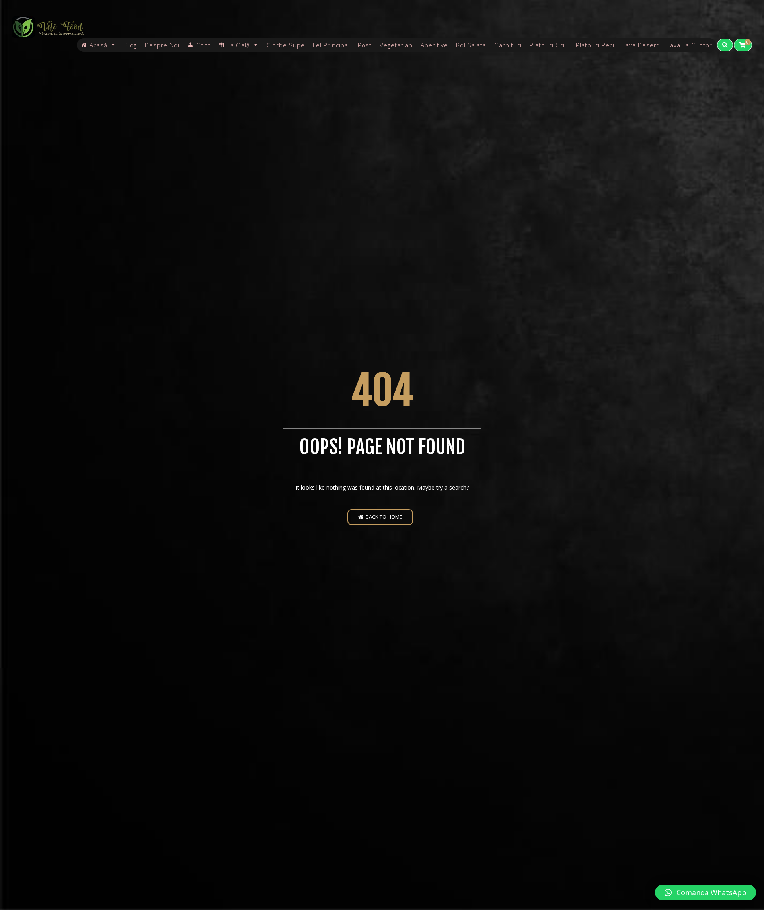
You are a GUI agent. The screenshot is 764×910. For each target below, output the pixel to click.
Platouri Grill (549, 45)
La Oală (238, 45)
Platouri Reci (595, 45)
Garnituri (508, 45)
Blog (130, 45)
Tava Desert (640, 45)
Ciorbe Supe (286, 45)
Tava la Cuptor (689, 45)
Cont (203, 45)
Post (365, 45)
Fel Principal (331, 45)
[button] (705, 892)
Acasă (98, 45)
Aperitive (434, 45)
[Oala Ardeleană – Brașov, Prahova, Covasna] (48, 27)
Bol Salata (471, 45)
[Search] (725, 45)
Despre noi (162, 45)
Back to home (382, 516)
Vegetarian (396, 45)
